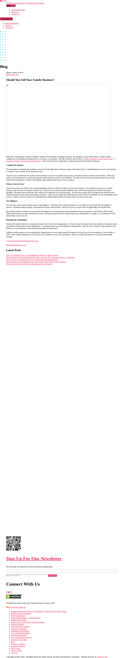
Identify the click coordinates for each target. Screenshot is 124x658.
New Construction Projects (21, 637)
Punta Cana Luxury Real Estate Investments (28, 622)
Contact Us (15, 14)
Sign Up (14, 653)
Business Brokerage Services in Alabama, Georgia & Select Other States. (39, 611)
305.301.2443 (13, 75)
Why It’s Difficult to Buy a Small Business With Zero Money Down (32, 255)
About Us (15, 12)
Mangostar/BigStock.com (16, 245)
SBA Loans (15, 648)
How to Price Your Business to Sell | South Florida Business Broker (32, 260)
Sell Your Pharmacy (18, 616)
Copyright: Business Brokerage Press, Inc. (22, 241)
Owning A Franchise (19, 629)
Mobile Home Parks (18, 620)
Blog (13, 642)
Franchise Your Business (20, 627)
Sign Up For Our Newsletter (34, 558)
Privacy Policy (16, 651)
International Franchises (20, 631)
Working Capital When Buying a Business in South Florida (28, 264)
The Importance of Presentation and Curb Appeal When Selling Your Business (36, 262)
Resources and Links (19, 640)
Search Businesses (18, 10)
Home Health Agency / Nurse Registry (26, 618)
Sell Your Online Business (21, 614)
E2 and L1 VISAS (18, 644)
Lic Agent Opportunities (20, 633)
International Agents (18, 635)
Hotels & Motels (17, 624)
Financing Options (18, 646)
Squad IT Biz (102, 657)
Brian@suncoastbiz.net (17, 607)
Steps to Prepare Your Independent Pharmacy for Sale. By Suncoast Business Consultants (40, 257)
